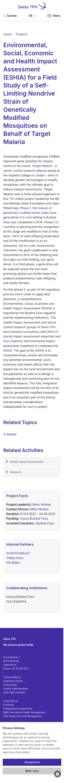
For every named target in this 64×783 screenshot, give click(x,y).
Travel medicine (12, 677)
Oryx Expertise (13, 341)
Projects (21, 34)
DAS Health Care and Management (22, 716)
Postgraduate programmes (17, 708)
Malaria (11, 434)
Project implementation (15, 688)
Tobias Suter (15, 558)
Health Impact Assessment (26, 461)
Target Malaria (42, 166)
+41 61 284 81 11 (20, 668)
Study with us (10, 700)
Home (7, 34)
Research (15, 472)
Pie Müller (13, 562)
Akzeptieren (32, 762)
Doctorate (8, 704)
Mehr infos (32, 771)
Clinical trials (10, 684)
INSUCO (52, 332)
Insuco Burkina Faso (34, 518)
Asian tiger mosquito (14, 692)
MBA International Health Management (24, 712)
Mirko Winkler (41, 504)
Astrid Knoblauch (18, 553)
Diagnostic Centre (13, 680)
